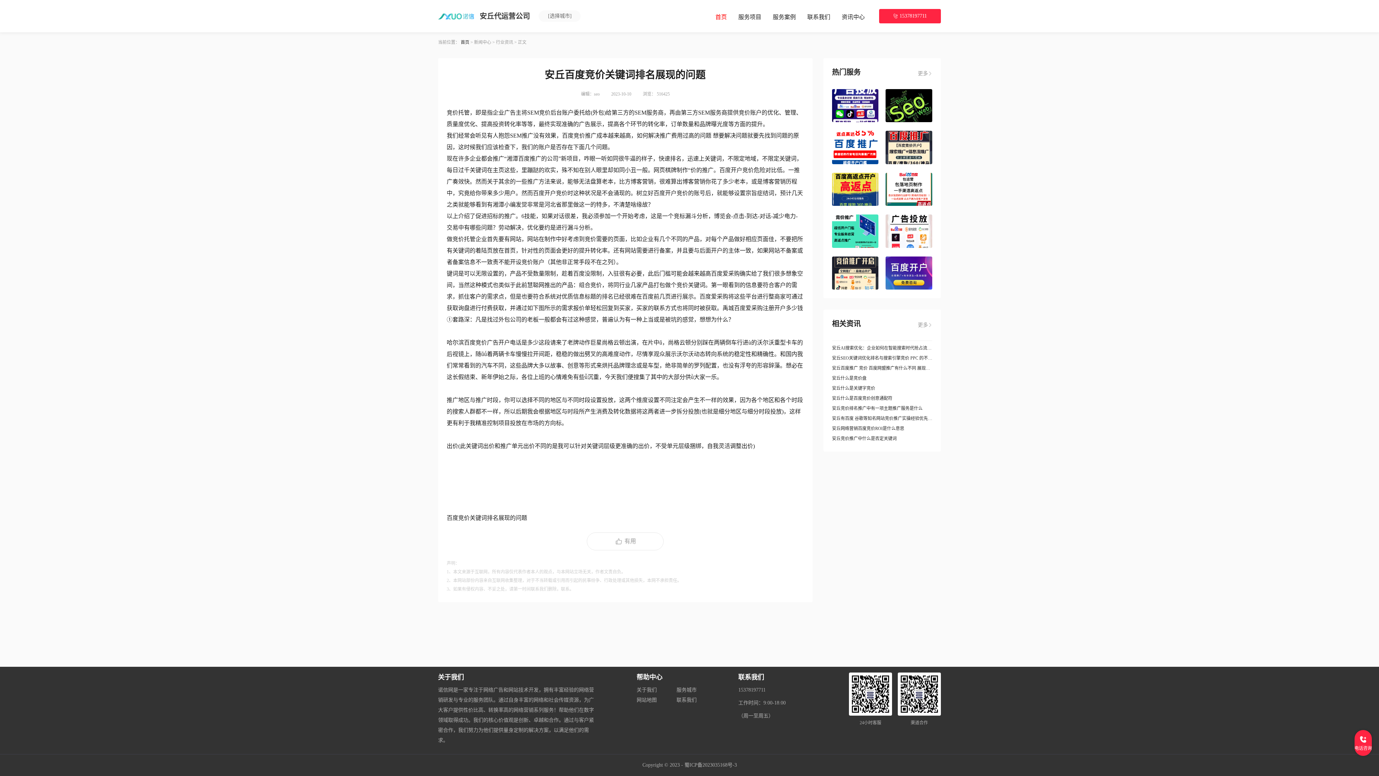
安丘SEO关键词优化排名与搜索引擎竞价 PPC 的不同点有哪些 (882, 358)
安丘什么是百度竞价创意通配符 (862, 398)
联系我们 (818, 17)
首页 (721, 17)
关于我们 (647, 690)
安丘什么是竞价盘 (849, 378)
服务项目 (749, 17)
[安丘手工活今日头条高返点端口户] (855, 231)
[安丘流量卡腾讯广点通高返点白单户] (909, 189)
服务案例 (784, 17)
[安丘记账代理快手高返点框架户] (855, 189)
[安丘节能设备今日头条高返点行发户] (855, 105)
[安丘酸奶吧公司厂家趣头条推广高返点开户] (909, 273)
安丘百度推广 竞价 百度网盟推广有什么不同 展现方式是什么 (882, 368)
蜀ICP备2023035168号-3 (710, 765)
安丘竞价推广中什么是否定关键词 (864, 438)
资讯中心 (853, 17)
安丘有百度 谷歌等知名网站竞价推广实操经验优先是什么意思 (882, 418)
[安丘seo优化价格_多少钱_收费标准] (909, 105)
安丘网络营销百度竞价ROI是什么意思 (868, 428)
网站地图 (647, 700)
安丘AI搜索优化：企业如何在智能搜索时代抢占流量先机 (882, 348)
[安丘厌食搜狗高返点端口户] (855, 147)
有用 (630, 541)
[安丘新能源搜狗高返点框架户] (909, 147)
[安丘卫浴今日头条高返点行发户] (909, 231)
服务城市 (687, 690)
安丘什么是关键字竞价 (853, 388)
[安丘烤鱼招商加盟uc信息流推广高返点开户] (855, 273)
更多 (923, 73)
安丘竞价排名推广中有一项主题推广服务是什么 (877, 408)
